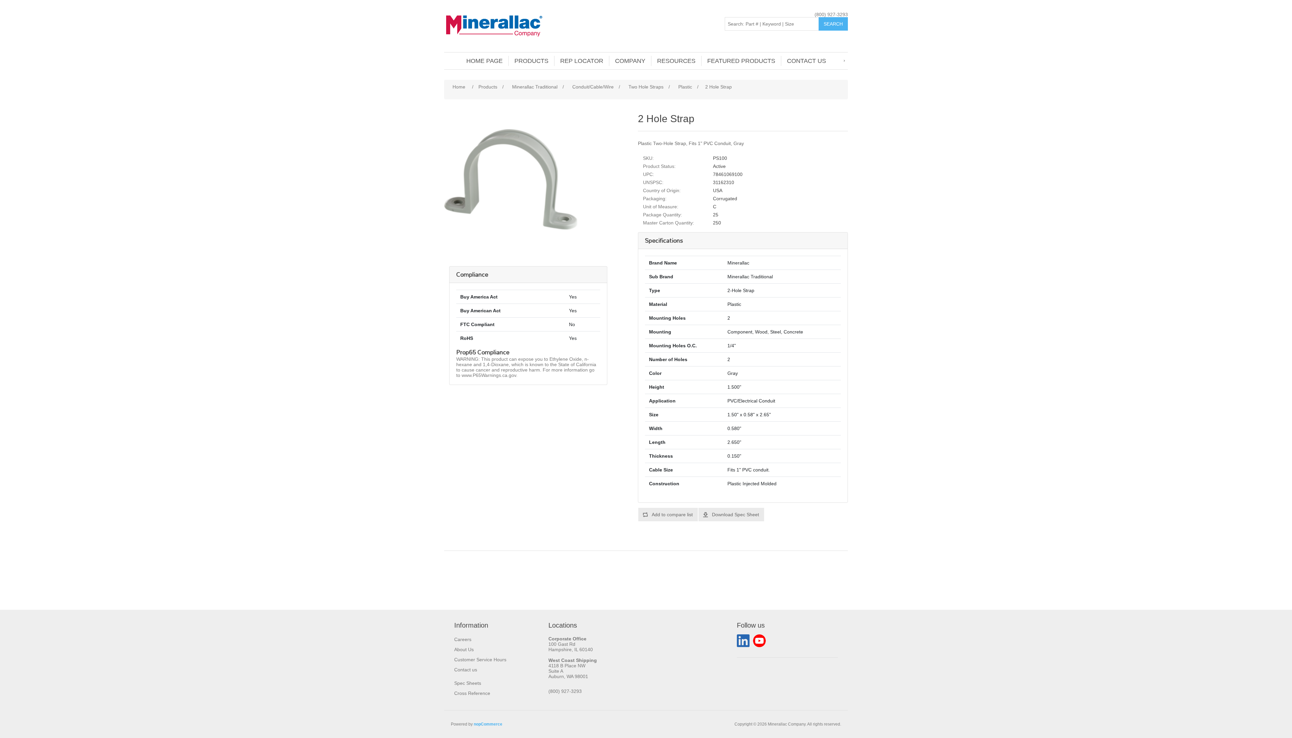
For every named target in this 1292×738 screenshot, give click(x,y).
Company (630, 61)
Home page (484, 61)
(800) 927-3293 (831, 14)
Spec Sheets (467, 683)
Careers (462, 639)
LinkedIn (743, 640)
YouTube (759, 640)
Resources (676, 61)
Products (531, 61)
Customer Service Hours (480, 659)
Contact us (806, 61)
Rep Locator (581, 61)
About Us (464, 649)
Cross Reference (472, 693)
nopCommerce (488, 724)
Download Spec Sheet (735, 514)
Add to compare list (672, 514)
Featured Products (741, 61)
